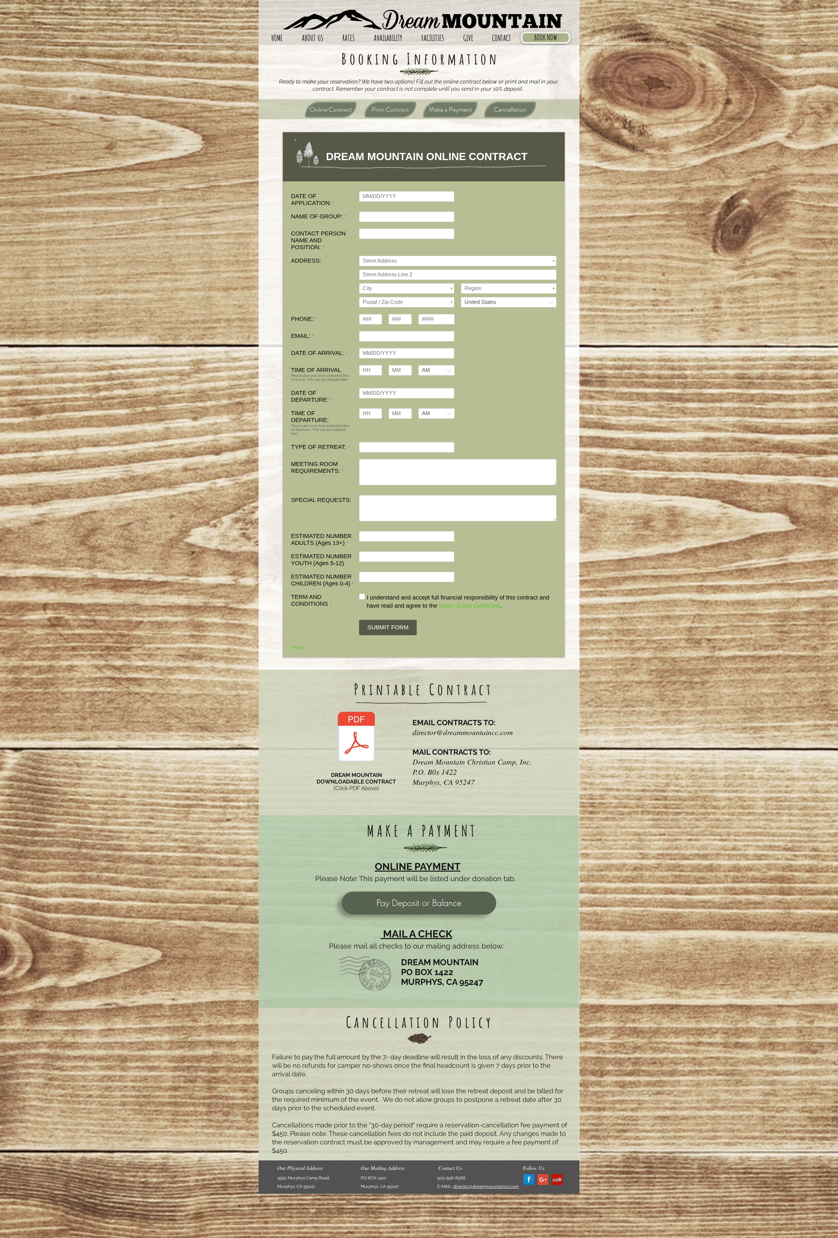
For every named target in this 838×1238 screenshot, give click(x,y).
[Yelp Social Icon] (557, 1179)
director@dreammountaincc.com (462, 732)
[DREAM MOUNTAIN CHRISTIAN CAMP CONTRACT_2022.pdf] (356, 737)
